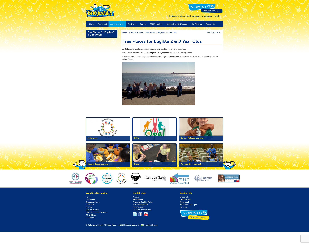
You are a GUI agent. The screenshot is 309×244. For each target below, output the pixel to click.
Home (124, 32)
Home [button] (91, 24)
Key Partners (138, 199)
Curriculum (90, 205)
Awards (136, 197)
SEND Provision (156, 24)
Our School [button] (102, 24)
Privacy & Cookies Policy (143, 202)
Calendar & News (136, 32)
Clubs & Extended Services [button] (177, 24)
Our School (90, 199)
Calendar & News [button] (117, 24)
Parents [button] (143, 24)
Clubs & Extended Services (96, 212)
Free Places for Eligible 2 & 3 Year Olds (101, 33)
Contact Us (210, 24)
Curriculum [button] (132, 24)
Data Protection (139, 207)
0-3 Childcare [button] (197, 24)
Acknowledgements (140, 205)
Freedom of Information (142, 210)
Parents (89, 207)
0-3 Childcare (91, 215)
